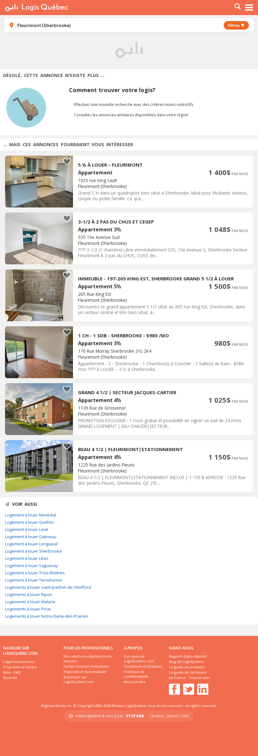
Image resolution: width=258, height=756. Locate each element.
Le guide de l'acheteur (188, 672)
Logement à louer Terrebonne (33, 580)
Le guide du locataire (187, 667)
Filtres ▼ (236, 25)
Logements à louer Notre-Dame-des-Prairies (46, 616)
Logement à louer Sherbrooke (33, 551)
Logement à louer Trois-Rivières (35, 573)
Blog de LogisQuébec (187, 661)
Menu (249, 7)
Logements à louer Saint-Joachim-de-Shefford (48, 587)
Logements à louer (19, 661)
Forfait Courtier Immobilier (86, 666)
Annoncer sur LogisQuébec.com (79, 679)
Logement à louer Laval (26, 529)
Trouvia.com (199, 677)
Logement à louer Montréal (30, 515)
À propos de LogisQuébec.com (139, 658)
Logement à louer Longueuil (31, 544)
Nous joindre (135, 681)
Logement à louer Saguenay (31, 565)
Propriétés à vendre (20, 667)
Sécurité (10, 677)
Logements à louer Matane (30, 601)
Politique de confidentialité (136, 674)
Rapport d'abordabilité (188, 656)
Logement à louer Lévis (26, 558)
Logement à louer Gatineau (30, 536)
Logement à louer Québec (29, 522)
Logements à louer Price (28, 609)
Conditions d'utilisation (143, 666)
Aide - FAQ (12, 672)
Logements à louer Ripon (28, 594)
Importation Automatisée (85, 671)
